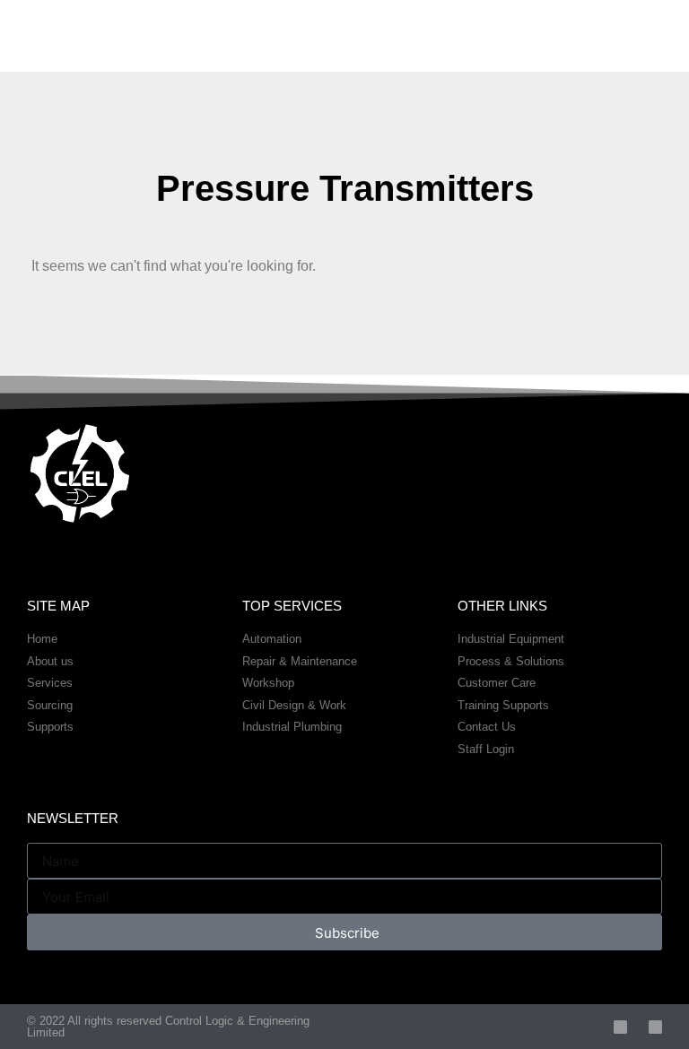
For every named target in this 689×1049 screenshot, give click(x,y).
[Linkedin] (655, 1027)
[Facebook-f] (620, 1027)
